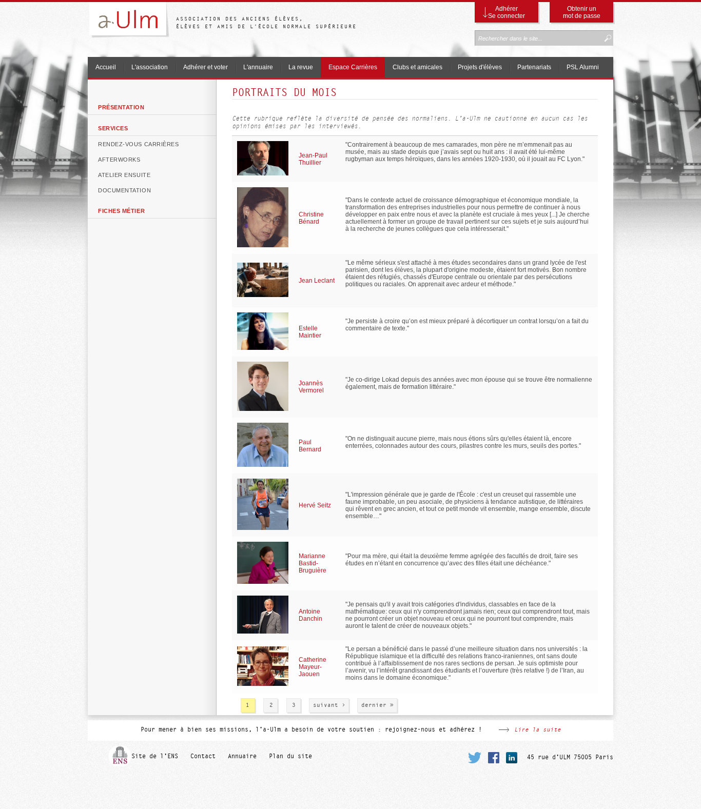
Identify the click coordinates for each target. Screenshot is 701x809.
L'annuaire (258, 67)
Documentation (124, 190)
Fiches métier (121, 211)
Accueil (105, 67)
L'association (149, 67)
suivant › (329, 704)
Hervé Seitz (315, 505)
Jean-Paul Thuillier (313, 159)
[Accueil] (132, 21)
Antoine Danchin (310, 615)
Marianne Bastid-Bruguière (312, 563)
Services (113, 128)
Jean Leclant (317, 280)
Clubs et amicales (417, 67)
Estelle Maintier (310, 332)
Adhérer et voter (205, 67)
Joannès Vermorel (311, 387)
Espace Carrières (352, 67)
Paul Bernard (310, 446)
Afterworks (119, 159)
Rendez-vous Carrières (138, 144)
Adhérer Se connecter (506, 12)
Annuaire (242, 756)
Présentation (121, 107)
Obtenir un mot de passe (581, 12)
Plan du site (290, 756)
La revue (300, 67)
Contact (203, 756)
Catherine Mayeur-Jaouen (312, 667)
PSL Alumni (583, 67)
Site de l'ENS (154, 756)
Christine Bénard (311, 218)
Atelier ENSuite (124, 175)
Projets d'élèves (480, 67)
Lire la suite (537, 729)
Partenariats (534, 67)
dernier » (377, 704)
